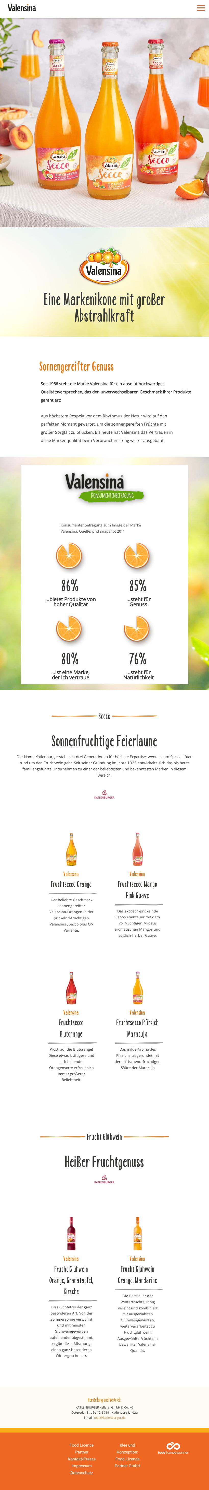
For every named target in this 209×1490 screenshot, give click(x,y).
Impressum (82, 1465)
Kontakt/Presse (82, 1459)
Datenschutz (81, 1472)
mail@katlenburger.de (109, 1417)
